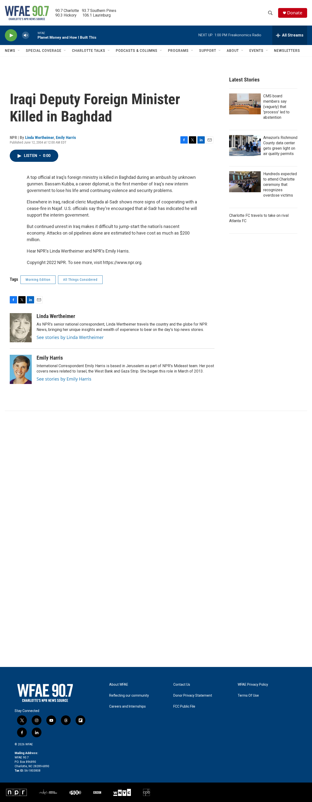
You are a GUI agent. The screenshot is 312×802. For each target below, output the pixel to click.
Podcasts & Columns (136, 51)
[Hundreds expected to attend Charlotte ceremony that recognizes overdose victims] (245, 181)
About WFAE (118, 684)
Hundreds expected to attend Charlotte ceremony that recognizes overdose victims (280, 185)
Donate (294, 12)
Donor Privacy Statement (192, 695)
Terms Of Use (248, 695)
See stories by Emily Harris (64, 379)
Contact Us (181, 684)
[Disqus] (156, 477)
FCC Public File (184, 706)
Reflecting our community (129, 695)
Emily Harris (66, 137)
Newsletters (287, 51)
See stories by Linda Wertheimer (70, 337)
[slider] (33, 35)
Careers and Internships (127, 706)
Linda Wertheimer (39, 137)
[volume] (25, 35)
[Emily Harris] (21, 369)
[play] (11, 35)
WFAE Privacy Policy (253, 684)
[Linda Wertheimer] (21, 327)
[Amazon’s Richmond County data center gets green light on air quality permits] (245, 145)
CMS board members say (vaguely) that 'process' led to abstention (276, 107)
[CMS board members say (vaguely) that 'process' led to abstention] (245, 103)
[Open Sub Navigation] (19, 51)
